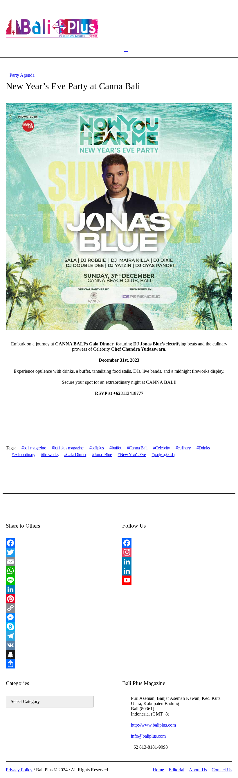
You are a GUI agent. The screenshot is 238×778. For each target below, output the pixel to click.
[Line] (61, 580)
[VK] (61, 645)
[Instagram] (177, 552)
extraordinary (24, 454)
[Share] (61, 663)
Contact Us (222, 769)
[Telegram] (61, 636)
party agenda (164, 454)
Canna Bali (138, 447)
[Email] (61, 561)
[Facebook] (61, 543)
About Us (198, 769)
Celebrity (162, 447)
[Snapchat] (61, 654)
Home (158, 769)
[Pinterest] (61, 598)
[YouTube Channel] (177, 580)
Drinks (204, 447)
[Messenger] (61, 617)
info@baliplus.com (148, 736)
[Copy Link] (61, 608)
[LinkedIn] (61, 589)
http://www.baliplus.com (153, 725)
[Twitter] (61, 552)
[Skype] (61, 626)
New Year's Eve (133, 454)
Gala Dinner (76, 454)
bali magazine (35, 447)
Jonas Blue (103, 454)
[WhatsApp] (61, 571)
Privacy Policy (19, 769)
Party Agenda (22, 75)
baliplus (97, 447)
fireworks (50, 454)
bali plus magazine (69, 447)
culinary (184, 447)
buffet (116, 447)
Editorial (176, 769)
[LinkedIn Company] (177, 571)
